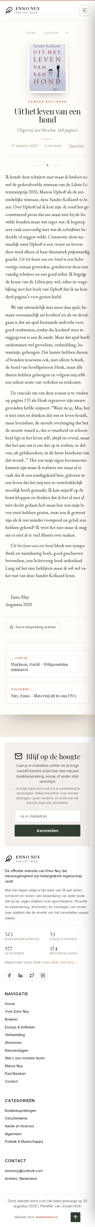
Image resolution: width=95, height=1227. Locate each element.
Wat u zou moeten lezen (25, 1058)
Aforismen (13, 1042)
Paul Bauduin (15, 1073)
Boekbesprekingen (20, 1110)
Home (31, 32)
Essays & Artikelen (20, 1027)
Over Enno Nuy (17, 1011)
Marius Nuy (14, 1066)
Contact (11, 1081)
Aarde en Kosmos (19, 1126)
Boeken (51, 32)
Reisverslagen (16, 1050)
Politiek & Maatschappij (24, 1141)
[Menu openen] (84, 10)
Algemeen (76, 146)
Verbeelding (15, 1035)
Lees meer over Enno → (60, 962)
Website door (36, 1217)
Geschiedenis (16, 1118)
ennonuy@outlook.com (24, 1171)
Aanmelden (47, 830)
